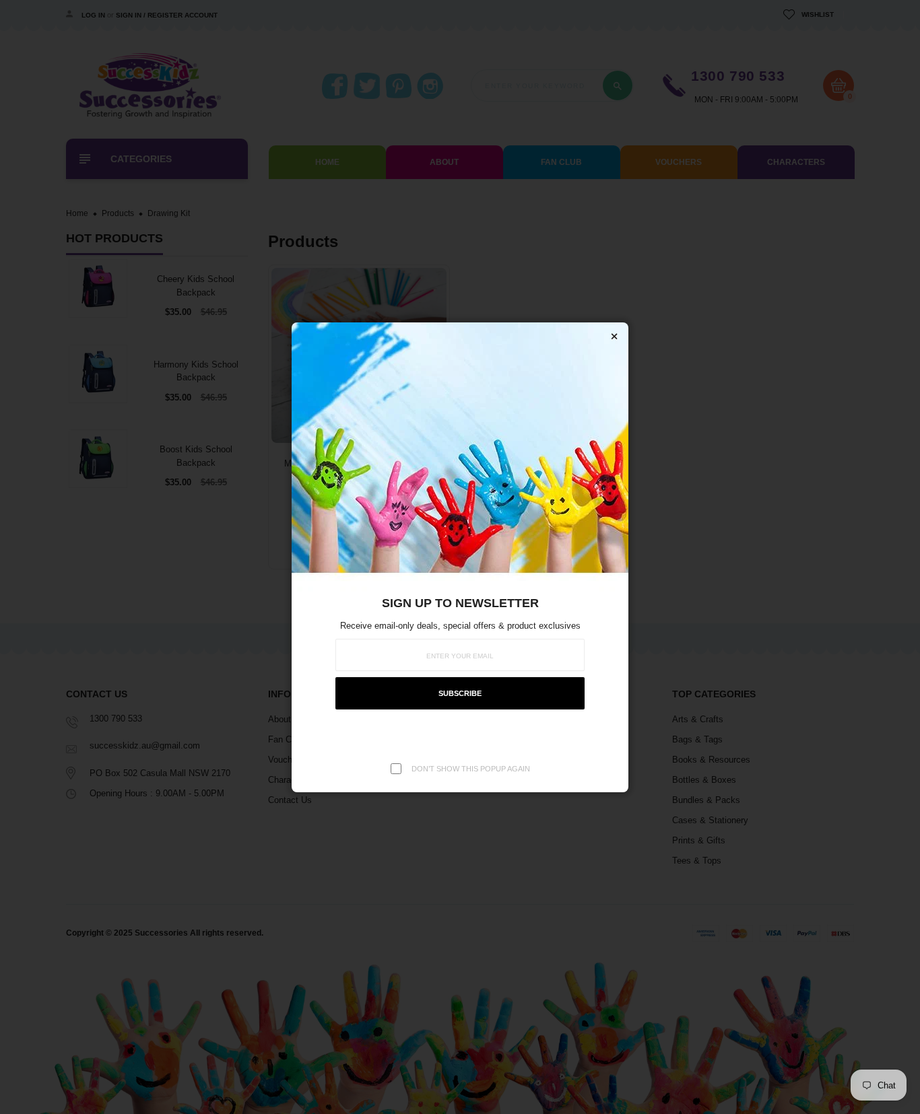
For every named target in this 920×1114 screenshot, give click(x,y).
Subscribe (460, 693)
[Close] (614, 336)
